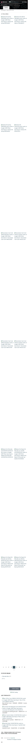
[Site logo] (14, 2)
